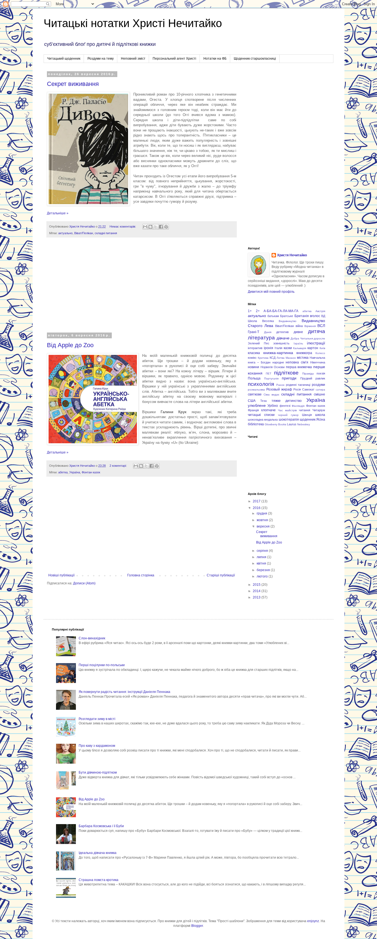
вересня (263, 526)
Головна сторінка (140, 575)
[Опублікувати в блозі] (150, 227)
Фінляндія (298, 405)
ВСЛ (321, 325)
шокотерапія (289, 419)
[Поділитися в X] (155, 227)
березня (264, 570)
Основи (279, 367)
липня (262, 557)
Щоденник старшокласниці (255, 58)
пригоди (289, 378)
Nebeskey (303, 424)
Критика (263, 357)
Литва (281, 357)
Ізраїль (298, 343)
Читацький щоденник (63, 58)
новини (253, 367)
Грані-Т (253, 332)
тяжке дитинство (287, 401)
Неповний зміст (133, 58)
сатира (320, 389)
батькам (273, 316)
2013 (257, 597)
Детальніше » (57, 213)
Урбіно (272, 406)
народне (278, 362)
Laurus (291, 424)
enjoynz (313, 921)
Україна (74, 472)
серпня (263, 551)
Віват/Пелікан (83, 233)
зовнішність (281, 343)
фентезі (285, 405)
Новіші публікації (61, 575)
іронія (268, 348)
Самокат (308, 389)
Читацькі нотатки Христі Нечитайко (133, 23)
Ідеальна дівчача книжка (97, 853)
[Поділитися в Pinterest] (166, 227)
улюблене (257, 405)
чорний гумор (288, 414)
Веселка (268, 321)
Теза (263, 400)
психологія (261, 384)
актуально (65, 233)
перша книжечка (299, 367)
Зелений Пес (258, 343)
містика (303, 358)
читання (304, 410)
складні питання (106, 233)
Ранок (280, 384)
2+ (258, 311)
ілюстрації (316, 343)
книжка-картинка (278, 352)
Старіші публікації (221, 575)
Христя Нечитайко (292, 255)
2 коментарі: (119, 465)
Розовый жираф (279, 389)
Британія (301, 316)
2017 (257, 501)
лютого (263, 576)
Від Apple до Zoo (70, 345)
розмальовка (256, 389)
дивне (298, 332)
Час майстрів (287, 410)
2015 (257, 585)
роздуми (318, 385)
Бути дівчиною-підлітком (98, 772)
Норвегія (267, 367)
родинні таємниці (298, 384)
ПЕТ (268, 373)
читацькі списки (261, 415)
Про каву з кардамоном (97, 746)
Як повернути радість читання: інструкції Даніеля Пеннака (124, 692)
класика (254, 353)
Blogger (197, 926)
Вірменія (310, 326)
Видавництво (287, 321)
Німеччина (317, 362)
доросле (319, 338)
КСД (272, 357)
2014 (257, 591)
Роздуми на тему (100, 58)
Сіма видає (271, 394)
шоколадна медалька (263, 419)
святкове (255, 394)
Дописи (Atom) (84, 583)
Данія (267, 332)
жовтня (263, 520)
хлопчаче (268, 410)
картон (312, 348)
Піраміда (308, 373)
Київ (322, 348)
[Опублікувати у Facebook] (161, 227)
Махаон (291, 357)
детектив (282, 332)
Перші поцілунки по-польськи (102, 665)
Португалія (271, 378)
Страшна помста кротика (98, 880)
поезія (321, 373)
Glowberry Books (275, 424)
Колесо (320, 353)
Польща (254, 378)
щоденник (307, 419)
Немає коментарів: (123, 226)
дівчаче (283, 338)
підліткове (286, 373)
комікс (252, 357)
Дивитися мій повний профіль (271, 292)
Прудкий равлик (312, 378)
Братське (286, 316)
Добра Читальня (302, 338)
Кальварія (299, 348)
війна (299, 326)
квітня (262, 563)
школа (320, 415)
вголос (315, 316)
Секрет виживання (73, 83)
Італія (278, 348)
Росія (297, 389)
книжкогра (304, 353)
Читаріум (318, 410)
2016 (257, 508)
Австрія (320, 311)
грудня (262, 513)
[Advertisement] (141, 288)
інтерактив (255, 348)
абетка (63, 472)
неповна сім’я (297, 362)
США (252, 401)
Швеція (307, 414)
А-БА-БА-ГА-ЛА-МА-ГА (281, 311)
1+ (250, 311)
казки (288, 348)
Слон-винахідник (92, 638)
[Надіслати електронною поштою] (145, 227)
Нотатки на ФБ (215, 58)
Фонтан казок (91, 472)
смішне (319, 394)
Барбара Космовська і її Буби (101, 826)
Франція (253, 410)
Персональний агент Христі (174, 58)
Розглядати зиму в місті (97, 719)
